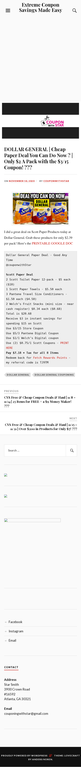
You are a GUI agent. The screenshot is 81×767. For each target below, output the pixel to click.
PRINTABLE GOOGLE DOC (52, 243)
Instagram (16, 631)
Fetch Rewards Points (51, 357)
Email (12, 640)
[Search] (71, 11)
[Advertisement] (40, 56)
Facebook (15, 622)
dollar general (18, 374)
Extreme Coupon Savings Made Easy (40, 7)
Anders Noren (42, 759)
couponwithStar (56, 181)
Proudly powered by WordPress (24, 755)
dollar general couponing (54, 374)
